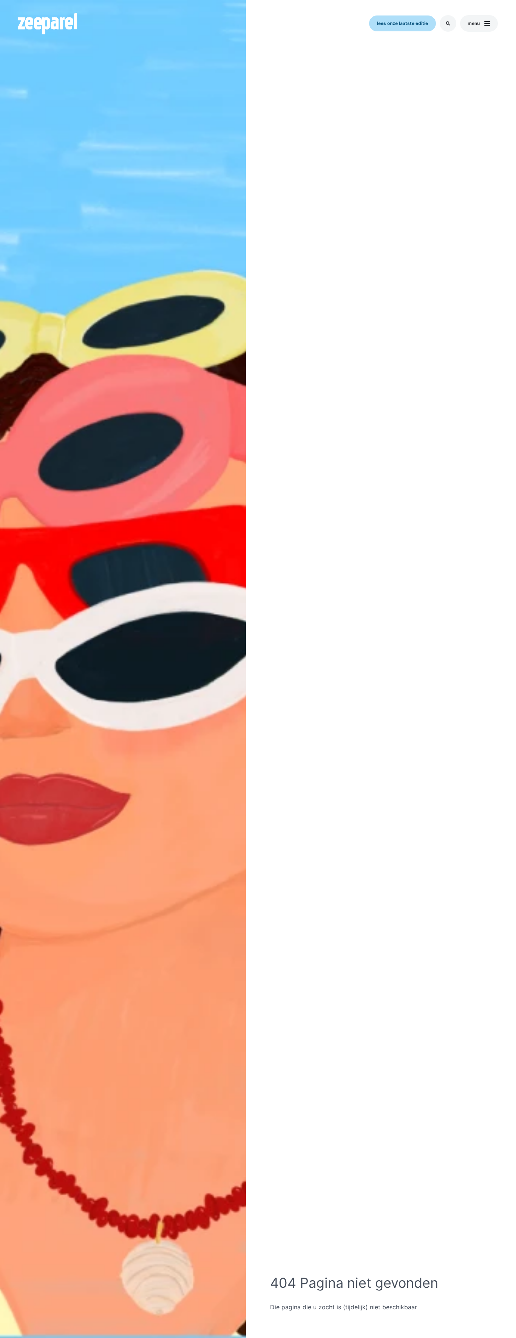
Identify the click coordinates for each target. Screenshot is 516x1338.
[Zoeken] (448, 23)
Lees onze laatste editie (402, 23)
